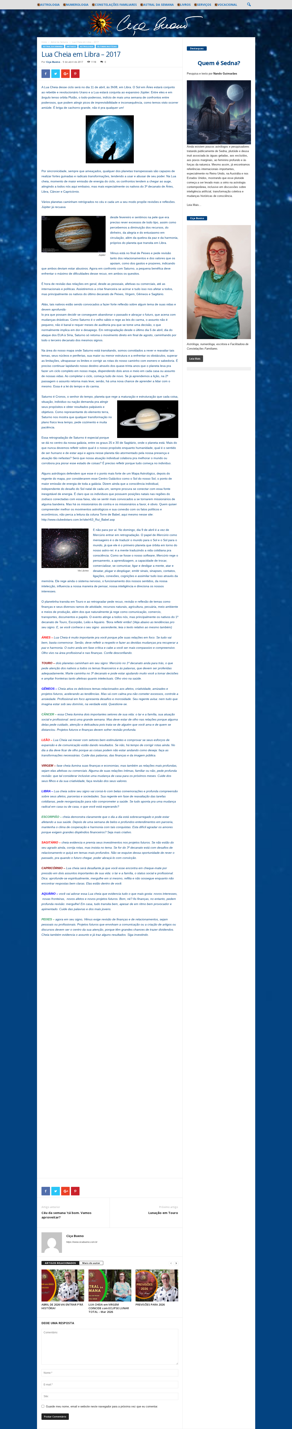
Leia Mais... (194, 204)
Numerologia (77, 5)
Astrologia (50, 5)
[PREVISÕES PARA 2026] (157, 1285)
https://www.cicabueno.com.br (81, 1242)
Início (44, 42)
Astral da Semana (158, 5)
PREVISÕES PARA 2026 (150, 1304)
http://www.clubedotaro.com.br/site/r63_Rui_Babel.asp (78, 519)
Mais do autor (91, 1263)
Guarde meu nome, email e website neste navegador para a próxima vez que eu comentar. (102, 1406)
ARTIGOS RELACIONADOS (60, 1263)
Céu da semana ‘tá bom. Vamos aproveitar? (66, 1215)
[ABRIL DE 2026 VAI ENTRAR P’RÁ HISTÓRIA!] (62, 1285)
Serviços (204, 5)
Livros (185, 5)
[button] (249, 4)
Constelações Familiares (116, 5)
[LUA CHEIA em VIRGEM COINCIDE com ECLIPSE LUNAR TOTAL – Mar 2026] (109, 1285)
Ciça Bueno (53, 61)
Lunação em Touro (163, 1213)
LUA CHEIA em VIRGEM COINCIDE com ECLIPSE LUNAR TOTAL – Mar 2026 (108, 1308)
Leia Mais (195, 358)
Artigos (71, 46)
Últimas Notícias (107, 46)
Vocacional (227, 5)
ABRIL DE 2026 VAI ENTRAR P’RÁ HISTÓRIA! (62, 1306)
